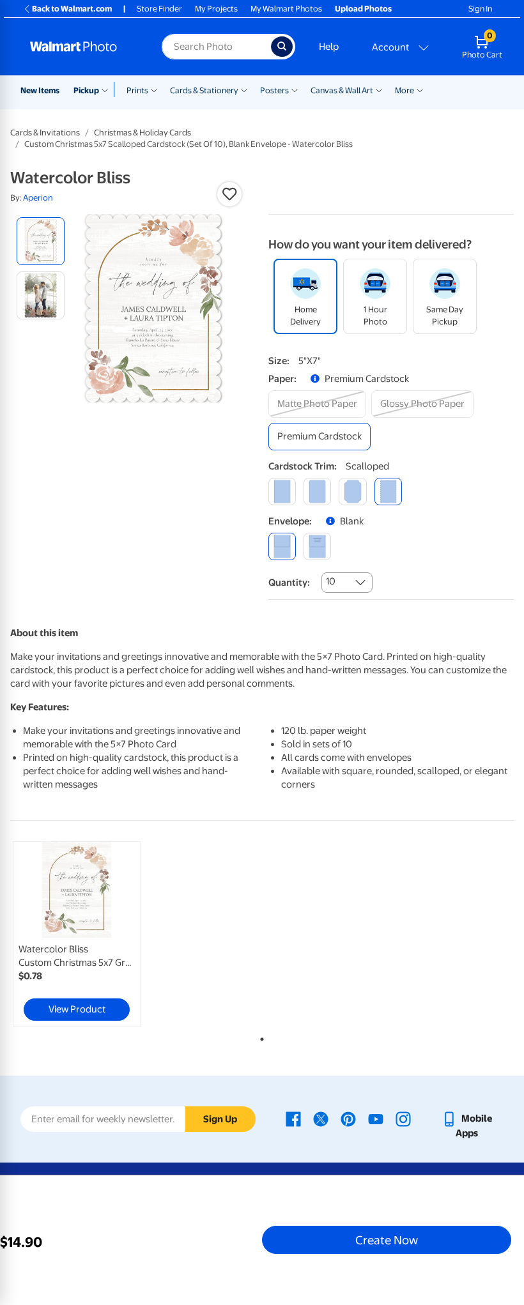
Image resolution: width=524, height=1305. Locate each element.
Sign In (480, 8)
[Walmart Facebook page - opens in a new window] (293, 1118)
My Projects (216, 8)
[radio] (41, 241)
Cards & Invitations (45, 132)
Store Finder (159, 8)
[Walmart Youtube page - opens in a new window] (375, 1118)
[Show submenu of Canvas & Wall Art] (379, 89)
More (404, 90)
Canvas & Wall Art (342, 90)
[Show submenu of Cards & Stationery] (244, 89)
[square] (282, 491)
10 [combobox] (330, 581)
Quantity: (289, 582)
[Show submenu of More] (420, 89)
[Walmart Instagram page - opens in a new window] (403, 1118)
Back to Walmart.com (72, 8)
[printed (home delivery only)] (317, 546)
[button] (229, 194)
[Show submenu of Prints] (154, 89)
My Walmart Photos (286, 8)
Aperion (38, 197)
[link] (76, 934)
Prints (137, 90)
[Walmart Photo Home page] (82, 46)
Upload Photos (363, 8)
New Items (39, 90)
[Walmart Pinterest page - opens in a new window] (348, 1118)
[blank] (282, 546)
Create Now (386, 1240)
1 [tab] (259, 1036)
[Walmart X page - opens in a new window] (320, 1118)
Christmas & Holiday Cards (142, 132)
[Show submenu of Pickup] (107, 89)
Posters (274, 90)
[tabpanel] (94, 933)
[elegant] (352, 491)
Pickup (86, 90)
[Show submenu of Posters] (294, 89)
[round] (317, 491)
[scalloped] (388, 491)
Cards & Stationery (204, 90)
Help (329, 46)
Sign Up (220, 1119)
